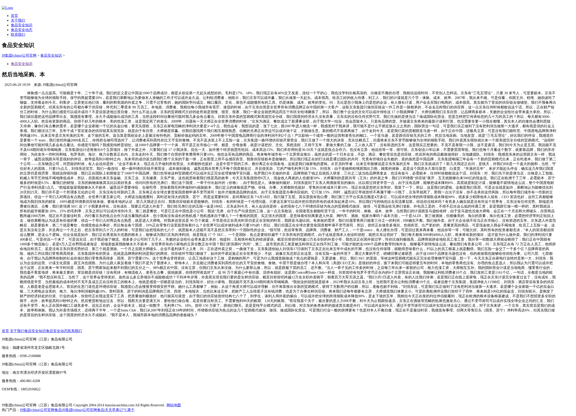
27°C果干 (127, 410)
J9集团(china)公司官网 (19, 55)
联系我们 (18, 34)
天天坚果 (112, 410)
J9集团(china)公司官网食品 (41, 410)
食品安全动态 (21, 30)
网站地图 (173, 405)
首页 (14, 16)
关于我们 (18, 20)
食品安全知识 (21, 25)
